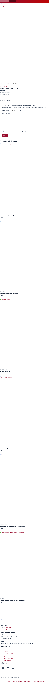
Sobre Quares (7, 650)
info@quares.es (7, 629)
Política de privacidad (17, 681)
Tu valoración (6, 113)
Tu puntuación (6, 110)
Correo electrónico (6, 127)
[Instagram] (8, 668)
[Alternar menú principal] (4, 6)
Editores (6, 651)
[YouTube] (13, 668)
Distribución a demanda (9, 653)
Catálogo (5, 83)
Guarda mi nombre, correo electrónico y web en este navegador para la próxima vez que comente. (24, 131)
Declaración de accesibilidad (39, 681)
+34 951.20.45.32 (7, 627)
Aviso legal (9, 681)
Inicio (1, 83)
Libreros (6, 656)
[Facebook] (3, 668)
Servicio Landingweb (8, 658)
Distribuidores (7, 655)
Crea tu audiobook (8, 660)
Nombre (4, 122)
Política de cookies (27, 681)
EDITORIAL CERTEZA (11, 83)
